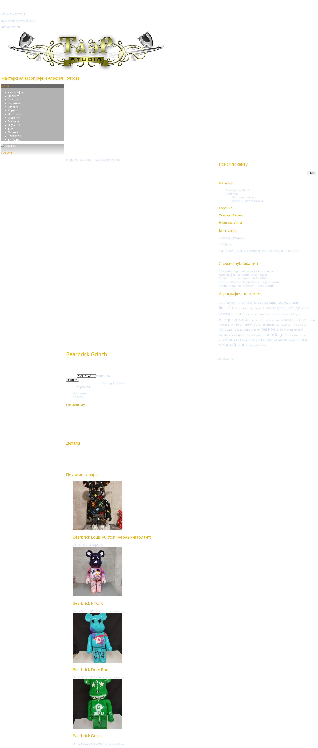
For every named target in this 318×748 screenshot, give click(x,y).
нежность (253, 324)
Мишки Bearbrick (238, 190)
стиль (253, 339)
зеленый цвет (292, 314)
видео (267, 308)
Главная (72, 160)
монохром (237, 324)
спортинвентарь (233, 339)
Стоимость (15, 99)
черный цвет (233, 345)
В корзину (72, 380)
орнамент (268, 324)
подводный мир (284, 325)
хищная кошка (286, 339)
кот (278, 320)
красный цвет (294, 319)
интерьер (228, 319)
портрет (300, 324)
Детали (78, 397)
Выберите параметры (108, 611)
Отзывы (13, 132)
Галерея (13, 107)
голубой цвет (283, 308)
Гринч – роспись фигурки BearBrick (244, 278)
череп (304, 339)
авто (251, 302)
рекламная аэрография (290, 329)
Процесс (13, 96)
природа (225, 329)
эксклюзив (258, 345)
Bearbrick (14, 118)
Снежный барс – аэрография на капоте (246, 271)
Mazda (222, 303)
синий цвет (276, 334)
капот (244, 319)
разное (268, 329)
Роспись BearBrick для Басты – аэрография (249, 282)
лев (312, 320)
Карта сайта (225, 358)
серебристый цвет (232, 335)
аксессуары (267, 302)
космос (269, 320)
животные (231, 313)
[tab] (144, 393)
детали (302, 307)
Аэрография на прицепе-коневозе (243, 275)
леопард (224, 324)
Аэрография (15, 92)
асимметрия (288, 303)
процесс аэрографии (247, 329)
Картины (14, 110)
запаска (251, 314)
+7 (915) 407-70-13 (14, 14)
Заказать (14, 139)
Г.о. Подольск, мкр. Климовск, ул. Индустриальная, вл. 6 (258, 251)
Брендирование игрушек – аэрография (246, 286)
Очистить (103, 376)
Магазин (13, 121)
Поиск (311, 173)
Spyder (242, 302)
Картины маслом (244, 197)
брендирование (251, 308)
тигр (262, 339)
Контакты (14, 136)
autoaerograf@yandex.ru (18, 21)
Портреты (14, 114)
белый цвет (230, 307)
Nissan (231, 303)
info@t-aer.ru (10, 27)
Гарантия (14, 103)
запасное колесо (269, 314)
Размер (71, 376)
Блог (11, 128)
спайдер (294, 335)
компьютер (258, 320)
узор (269, 339)
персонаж (83, 387)
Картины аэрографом (247, 201)
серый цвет (255, 335)
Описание (79, 393)
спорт (304, 335)
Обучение (14, 125)
